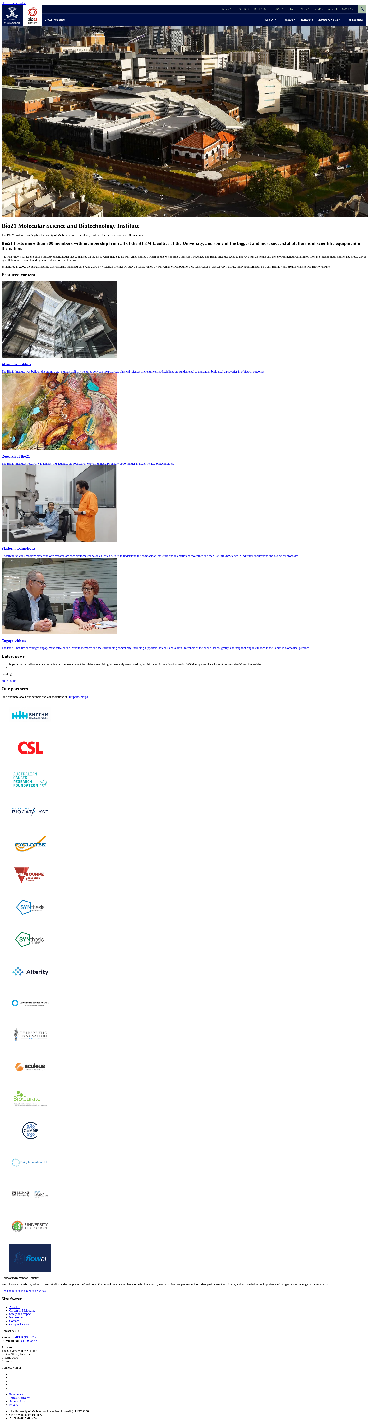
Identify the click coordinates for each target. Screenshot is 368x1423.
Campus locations (20, 1324)
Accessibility (17, 1401)
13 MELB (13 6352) (23, 1337)
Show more (9, 680)
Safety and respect (20, 1314)
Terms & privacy (19, 1397)
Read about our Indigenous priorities (24, 1290)
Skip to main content (14, 3)
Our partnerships (78, 697)
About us (14, 1307)
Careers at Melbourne (22, 1310)
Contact (14, 1320)
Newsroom (16, 1317)
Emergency (16, 1394)
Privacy (13, 1404)
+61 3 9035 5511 (29, 1340)
